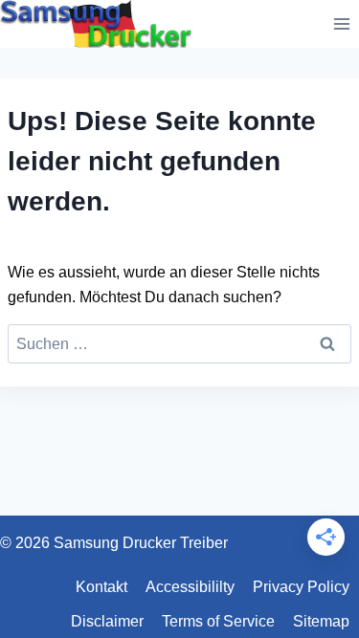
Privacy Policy (301, 587)
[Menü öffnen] (341, 23)
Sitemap (321, 621)
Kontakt (101, 587)
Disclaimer (107, 621)
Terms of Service (218, 621)
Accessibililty (190, 587)
